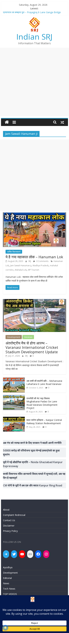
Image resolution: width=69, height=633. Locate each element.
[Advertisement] (34, 82)
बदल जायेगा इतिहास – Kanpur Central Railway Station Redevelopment (44, 421)
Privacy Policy (10, 530)
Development (13, 337)
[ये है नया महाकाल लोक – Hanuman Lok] (34, 214)
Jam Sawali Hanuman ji (20, 265)
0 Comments (42, 261)
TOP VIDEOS (10, 594)
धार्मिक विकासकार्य (13, 251)
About (6, 509)
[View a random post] (62, 122)
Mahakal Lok (21, 269)
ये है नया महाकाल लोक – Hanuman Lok (34, 256)
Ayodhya (7, 567)
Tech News (9, 588)
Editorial (7, 578)
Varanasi (28, 337)
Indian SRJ (34, 36)
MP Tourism (33, 269)
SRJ (29, 261)
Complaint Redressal (14, 515)
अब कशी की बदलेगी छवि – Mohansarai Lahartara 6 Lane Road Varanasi (44, 382)
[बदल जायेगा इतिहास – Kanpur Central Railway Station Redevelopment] (14, 418)
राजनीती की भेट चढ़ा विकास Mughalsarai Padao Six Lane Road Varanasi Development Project (41, 403)
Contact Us (9, 520)
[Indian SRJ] (7, 122)
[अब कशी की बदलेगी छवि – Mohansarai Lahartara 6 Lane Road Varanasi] (14, 379)
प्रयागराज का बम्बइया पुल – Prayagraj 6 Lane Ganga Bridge (32, 12)
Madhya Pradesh (41, 265)
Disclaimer (8, 525)
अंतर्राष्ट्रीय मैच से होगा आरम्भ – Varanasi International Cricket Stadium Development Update (32, 347)
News (6, 583)
